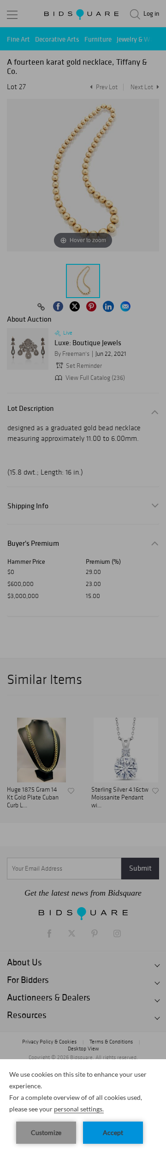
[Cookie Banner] (83, 1106)
